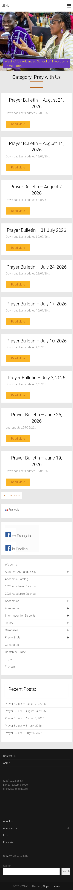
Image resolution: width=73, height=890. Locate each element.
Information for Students (20, 615)
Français (10, 666)
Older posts (12, 495)
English (9, 659)
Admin (6, 763)
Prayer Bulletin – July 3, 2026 (36, 377)
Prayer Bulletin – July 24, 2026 (36, 267)
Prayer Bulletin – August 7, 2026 (24, 718)
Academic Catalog (16, 579)
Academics (12, 601)
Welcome (11, 564)
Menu (5, 5)
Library (9, 623)
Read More (18, 124)
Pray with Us (12, 637)
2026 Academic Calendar (20, 593)
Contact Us (12, 644)
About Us (8, 821)
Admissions (12, 608)
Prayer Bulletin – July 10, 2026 (36, 341)
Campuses (11, 630)
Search (7, 865)
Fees (6, 835)
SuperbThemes (51, 886)
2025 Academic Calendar (20, 586)
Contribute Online (15, 652)
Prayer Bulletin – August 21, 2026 (25, 704)
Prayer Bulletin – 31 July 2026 (36, 230)
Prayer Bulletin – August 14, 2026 (25, 711)
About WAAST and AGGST (21, 572)
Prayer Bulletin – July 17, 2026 (36, 304)
